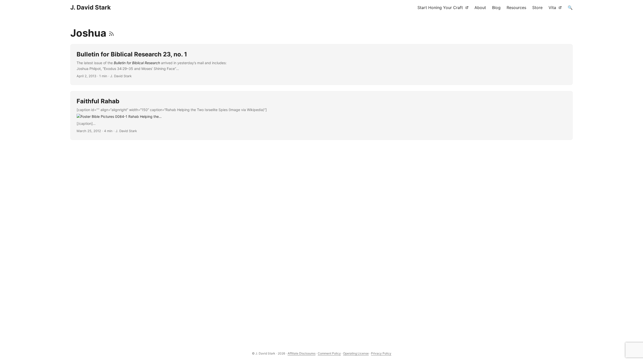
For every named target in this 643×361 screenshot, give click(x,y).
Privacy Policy (381, 353)
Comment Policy (329, 353)
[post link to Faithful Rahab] (321, 115)
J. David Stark (90, 7)
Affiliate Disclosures (301, 353)
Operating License (356, 353)
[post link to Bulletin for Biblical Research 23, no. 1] (321, 64)
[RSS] (111, 33)
